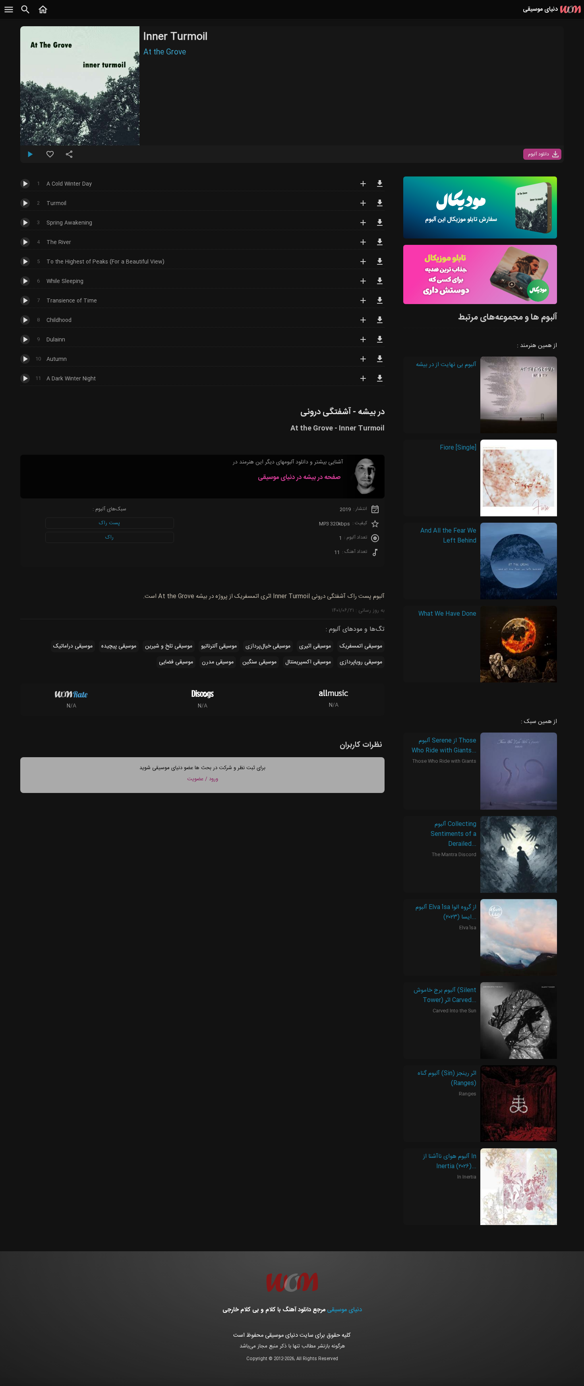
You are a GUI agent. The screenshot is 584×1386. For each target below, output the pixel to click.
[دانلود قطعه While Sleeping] (380, 285)
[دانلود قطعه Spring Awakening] (380, 226)
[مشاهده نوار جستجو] (25, 14)
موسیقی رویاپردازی (361, 662)
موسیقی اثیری (315, 646)
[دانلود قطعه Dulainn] (380, 343)
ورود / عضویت (202, 779)
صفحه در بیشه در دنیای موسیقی (299, 477)
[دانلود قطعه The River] (380, 246)
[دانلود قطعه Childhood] (380, 324)
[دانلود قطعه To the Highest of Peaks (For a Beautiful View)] (380, 265)
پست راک (109, 523)
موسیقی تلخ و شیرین (168, 646)
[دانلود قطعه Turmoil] (380, 207)
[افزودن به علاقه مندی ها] (50, 157)
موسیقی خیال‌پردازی (268, 646)
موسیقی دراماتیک (73, 646)
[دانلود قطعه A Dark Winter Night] (380, 382)
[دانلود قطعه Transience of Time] (380, 304)
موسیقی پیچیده (118, 646)
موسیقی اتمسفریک (361, 646)
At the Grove (164, 52)
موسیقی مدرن (218, 662)
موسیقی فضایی (176, 662)
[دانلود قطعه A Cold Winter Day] (380, 187)
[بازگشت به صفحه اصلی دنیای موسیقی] (42, 14)
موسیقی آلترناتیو (219, 646)
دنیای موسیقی (344, 1310)
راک (109, 537)
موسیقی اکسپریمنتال (308, 662)
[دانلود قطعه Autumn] (380, 362)
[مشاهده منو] (8, 14)
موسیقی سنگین (259, 662)
